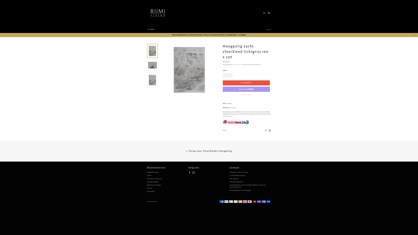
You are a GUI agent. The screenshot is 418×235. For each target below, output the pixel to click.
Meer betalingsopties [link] (246, 94)
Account (268, 29)
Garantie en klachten (152, 182)
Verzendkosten (237, 64)
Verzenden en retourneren (154, 179)
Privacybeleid (151, 191)
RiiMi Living (154, 201)
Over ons (149, 188)
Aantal (225, 70)
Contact (149, 175)
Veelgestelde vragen (152, 172)
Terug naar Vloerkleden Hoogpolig (210, 151)
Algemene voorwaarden (154, 185)
